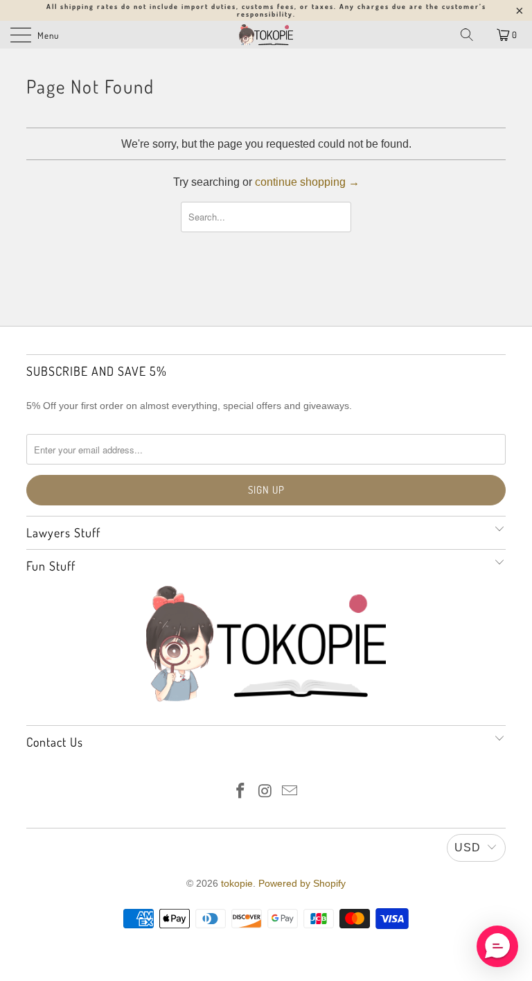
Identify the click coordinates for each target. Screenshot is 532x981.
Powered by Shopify (302, 883)
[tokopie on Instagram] (265, 792)
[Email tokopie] (290, 792)
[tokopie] (266, 35)
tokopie (237, 883)
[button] (497, 946)
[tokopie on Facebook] (240, 792)
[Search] (467, 35)
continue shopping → (307, 182)
